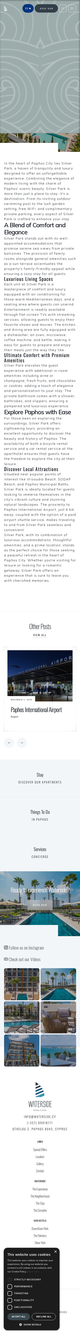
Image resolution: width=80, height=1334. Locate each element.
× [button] (55, 1251)
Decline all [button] (43, 1316)
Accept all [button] (19, 1316)
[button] (9, 743)
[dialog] (32, 1289)
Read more (33, 1271)
